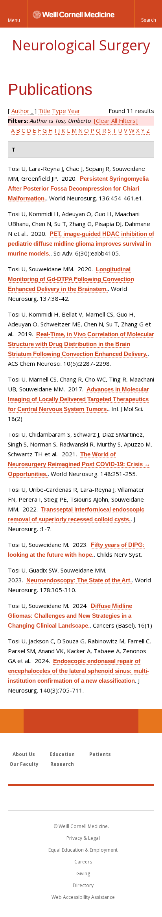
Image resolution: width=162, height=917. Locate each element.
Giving (83, 873)
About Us (24, 754)
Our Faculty (24, 764)
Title (44, 111)
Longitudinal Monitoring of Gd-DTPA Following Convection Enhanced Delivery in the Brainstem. (71, 279)
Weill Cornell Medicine (81, 797)
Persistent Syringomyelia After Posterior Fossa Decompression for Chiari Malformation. (78, 188)
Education (62, 754)
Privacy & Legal (83, 838)
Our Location (12, 721)
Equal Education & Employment (83, 850)
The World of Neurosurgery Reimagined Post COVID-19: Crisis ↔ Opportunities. (79, 464)
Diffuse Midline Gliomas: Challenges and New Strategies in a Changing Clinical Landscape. (70, 615)
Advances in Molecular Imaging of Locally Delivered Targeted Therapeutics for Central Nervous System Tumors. (78, 399)
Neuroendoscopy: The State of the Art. (79, 580)
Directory (83, 885)
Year (74, 111)
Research (62, 764)
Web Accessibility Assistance (83, 897)
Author (20, 111)
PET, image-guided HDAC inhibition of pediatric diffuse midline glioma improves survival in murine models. (81, 243)
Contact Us (150, 721)
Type (59, 111)
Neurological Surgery (81, 45)
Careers (83, 861)
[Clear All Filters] (116, 120)
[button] (148, 14)
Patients (100, 754)
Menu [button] (14, 20)
